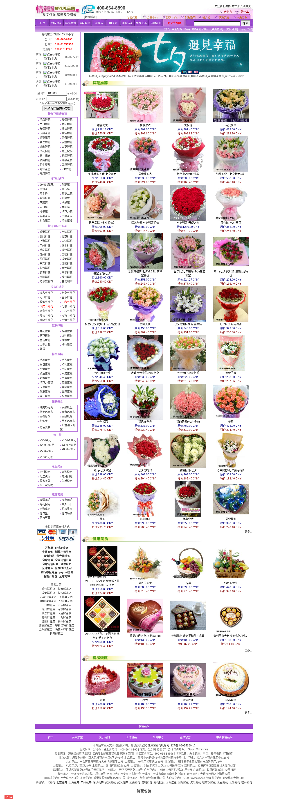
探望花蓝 (45, 137)
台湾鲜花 (67, 232)
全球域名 (66, 564)
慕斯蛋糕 (67, 382)
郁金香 (44, 193)
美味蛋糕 (84, 23)
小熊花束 (67, 216)
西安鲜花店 (45, 625)
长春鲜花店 (64, 589)
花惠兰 (66, 198)
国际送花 (127, 23)
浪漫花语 (45, 500)
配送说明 (45, 476)
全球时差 (47, 560)
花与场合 (67, 513)
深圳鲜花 (67, 245)
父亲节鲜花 (46, 311)
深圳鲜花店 (64, 609)
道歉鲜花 (45, 146)
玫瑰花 (66, 184)
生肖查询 (47, 552)
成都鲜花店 (48, 593)
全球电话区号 (50, 564)
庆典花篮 (45, 133)
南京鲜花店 (64, 605)
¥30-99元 (45, 440)
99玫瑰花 (56, 23)
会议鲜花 (45, 142)
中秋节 (99, 23)
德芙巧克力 (46, 412)
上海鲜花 (45, 241)
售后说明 (67, 481)
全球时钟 (64, 576)
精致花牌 (67, 160)
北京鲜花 (67, 236)
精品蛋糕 (45, 360)
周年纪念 (45, 155)
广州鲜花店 (48, 605)
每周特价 (45, 173)
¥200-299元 (47, 445)
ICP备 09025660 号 (183, 745)
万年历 (49, 548)
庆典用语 (67, 500)
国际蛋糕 (67, 387)
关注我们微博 (222, 6)
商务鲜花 (67, 137)
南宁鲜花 (67, 272)
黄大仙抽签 (63, 556)
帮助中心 (171, 17)
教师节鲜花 (46, 302)
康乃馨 (66, 189)
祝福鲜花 (67, 128)
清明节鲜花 (46, 320)
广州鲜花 (45, 245)
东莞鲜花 (45, 263)
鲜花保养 (45, 504)
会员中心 (152, 17)
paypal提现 (66, 572)
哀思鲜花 (67, 164)
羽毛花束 (45, 216)
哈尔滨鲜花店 (48, 601)
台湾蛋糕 (67, 391)
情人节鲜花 (46, 293)
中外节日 (67, 504)
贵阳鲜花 (45, 277)
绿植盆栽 (67, 331)
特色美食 (45, 427)
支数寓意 (45, 509)
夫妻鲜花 (67, 146)
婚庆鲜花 (67, 124)
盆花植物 (45, 335)
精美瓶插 (67, 220)
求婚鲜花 (67, 142)
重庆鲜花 (45, 250)
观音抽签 (49, 556)
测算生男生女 (63, 552)
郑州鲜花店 (48, 589)
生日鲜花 (45, 124)
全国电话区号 (63, 560)
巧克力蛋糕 (46, 382)
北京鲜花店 (66, 601)
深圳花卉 (70, 782)
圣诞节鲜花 (68, 320)
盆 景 (43, 349)
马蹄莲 (44, 202)
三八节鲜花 (68, 311)
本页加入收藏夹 (241, 6)
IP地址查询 (61, 548)
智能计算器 (50, 576)
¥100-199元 (69, 440)
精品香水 (70, 23)
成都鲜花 (67, 259)
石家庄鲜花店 (48, 597)
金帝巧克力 (68, 412)
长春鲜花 (45, 272)
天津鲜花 (67, 241)
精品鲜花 (45, 119)
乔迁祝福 (67, 151)
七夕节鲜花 (68, 293)
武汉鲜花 (67, 250)
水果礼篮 (67, 407)
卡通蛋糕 (45, 387)
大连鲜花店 (64, 613)
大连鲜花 (67, 268)
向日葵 (44, 207)
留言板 (206, 17)
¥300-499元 (69, 445)
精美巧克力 (46, 407)
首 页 (42, 23)
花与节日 (45, 517)
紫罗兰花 (67, 193)
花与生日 (45, 513)
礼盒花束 (45, 220)
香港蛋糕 (45, 391)
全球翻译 (47, 568)
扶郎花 (66, 202)
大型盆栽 (45, 344)
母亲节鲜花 (68, 306)
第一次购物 (46, 485)
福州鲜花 (67, 277)
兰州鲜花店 (45, 629)
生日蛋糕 (45, 364)
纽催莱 (44, 421)
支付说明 (45, 472)
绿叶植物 (67, 335)
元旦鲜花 (45, 297)
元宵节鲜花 (68, 315)
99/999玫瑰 (47, 184)
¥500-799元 (47, 451)
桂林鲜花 (218, 782)
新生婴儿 (45, 164)
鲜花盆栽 (45, 331)
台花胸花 (45, 151)
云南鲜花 (106, 782)
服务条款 (45, 481)
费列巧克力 (68, 421)
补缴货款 (241, 17)
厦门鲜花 (45, 259)
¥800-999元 (69, 449)
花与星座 (67, 509)
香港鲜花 (45, 232)
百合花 (44, 189)
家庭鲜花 (67, 155)
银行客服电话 (49, 572)
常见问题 (67, 476)
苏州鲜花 (45, 254)
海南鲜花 (243, 782)
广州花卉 (58, 782)
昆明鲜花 (67, 254)
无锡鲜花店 (66, 597)
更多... (248, 531)
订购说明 (67, 472)
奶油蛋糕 (45, 373)
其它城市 (67, 281)
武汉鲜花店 (48, 613)
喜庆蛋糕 (67, 369)
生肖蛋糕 (67, 378)
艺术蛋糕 (45, 378)
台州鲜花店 (64, 621)
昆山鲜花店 (48, 617)
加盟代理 (132, 17)
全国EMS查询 (63, 568)
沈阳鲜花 (67, 263)
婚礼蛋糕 (67, 364)
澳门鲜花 (45, 236)
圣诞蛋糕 (45, 369)
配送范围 (223, 17)
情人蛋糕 (67, 360)
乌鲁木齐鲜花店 (64, 629)
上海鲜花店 (64, 617)
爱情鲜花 (67, 119)
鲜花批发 (131, 782)
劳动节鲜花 (46, 315)
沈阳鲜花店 (48, 621)
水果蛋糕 (67, 373)
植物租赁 (67, 344)
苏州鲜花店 (48, 609)
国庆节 (113, 23)
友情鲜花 (45, 128)
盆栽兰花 (45, 340)
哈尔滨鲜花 (46, 281)
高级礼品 (67, 416)
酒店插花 (45, 160)
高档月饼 (45, 416)
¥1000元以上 (48, 457)
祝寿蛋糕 (67, 396)
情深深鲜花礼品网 (158, 745)
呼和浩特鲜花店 (64, 625)
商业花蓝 (45, 169)
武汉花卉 (94, 782)
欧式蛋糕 (45, 396)
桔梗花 (44, 211)
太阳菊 (66, 207)
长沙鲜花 (45, 268)
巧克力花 (67, 211)
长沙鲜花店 (64, 593)
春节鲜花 (67, 297)
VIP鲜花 (66, 169)
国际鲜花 (155, 782)
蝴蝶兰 (66, 340)
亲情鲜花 (67, 133)
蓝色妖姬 (45, 198)
